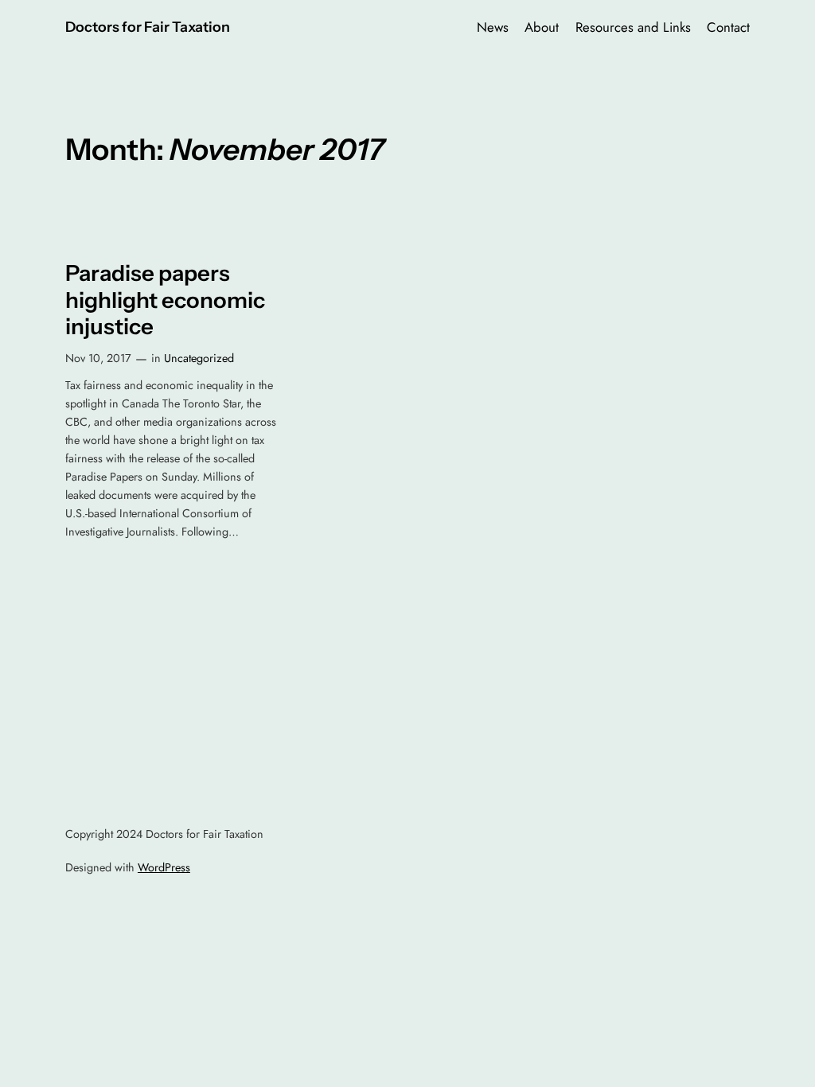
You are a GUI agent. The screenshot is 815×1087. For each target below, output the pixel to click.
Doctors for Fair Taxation (147, 26)
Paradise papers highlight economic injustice (165, 299)
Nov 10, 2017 (98, 358)
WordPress (164, 867)
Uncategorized (199, 358)
